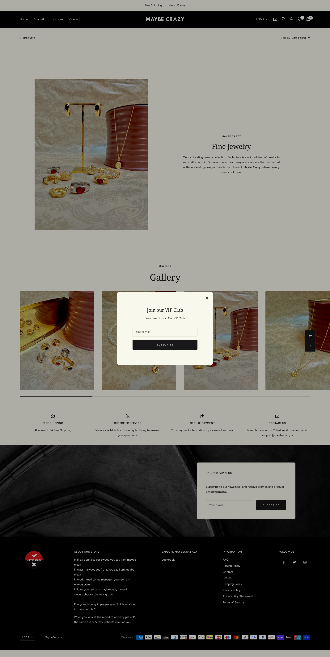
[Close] (206, 298)
